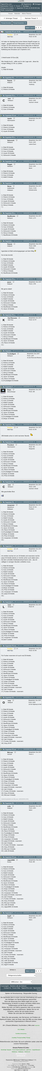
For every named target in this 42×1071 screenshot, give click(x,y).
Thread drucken (6, 23)
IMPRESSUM (21, 1056)
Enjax (20, 424)
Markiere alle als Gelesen (18, 986)
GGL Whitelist (21, 1029)
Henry (20, 213)
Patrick (20, 95)
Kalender (17, 13)
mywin (20, 137)
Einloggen (37, 4)
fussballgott (19, 386)
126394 (39, 315)
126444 (39, 857)
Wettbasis (20, 1051)
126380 (39, 137)
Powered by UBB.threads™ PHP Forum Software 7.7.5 (21, 1060)
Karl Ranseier (18, 351)
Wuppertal (32, 448)
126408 (39, 424)
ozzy (20, 749)
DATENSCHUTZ (21, 1054)
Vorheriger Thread (11, 18)
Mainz (30, 920)
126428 (39, 697)
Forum (18, 6)
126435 (39, 803)
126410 (39, 481)
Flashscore (27, 1051)
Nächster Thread (30, 18)
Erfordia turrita (33, 190)
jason (20, 315)
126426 (39, 645)
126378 (39, 115)
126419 (39, 502)
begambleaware (36, 1049)
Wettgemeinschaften (7, 8)
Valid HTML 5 (17, 1070)
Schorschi (19, 183)
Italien (30, 810)
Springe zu (13, 969)
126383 (39, 213)
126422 (39, 546)
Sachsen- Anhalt (33, 102)
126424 (39, 602)
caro (20, 115)
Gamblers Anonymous (21, 1033)
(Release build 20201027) (21, 1061)
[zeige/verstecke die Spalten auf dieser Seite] (40, 13)
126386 (39, 241)
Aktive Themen (26, 13)
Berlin (30, 168)
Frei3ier (20, 77)
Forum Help (16, 988)
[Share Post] (34, 31)
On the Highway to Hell (35, 704)
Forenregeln (5, 986)
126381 (39, 161)
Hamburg (31, 84)
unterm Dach (32, 144)
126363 (39, 31)
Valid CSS (25, 1070)
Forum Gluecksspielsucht (18, 1049)
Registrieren (27, 4)
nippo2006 (19, 913)
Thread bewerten (18, 23)
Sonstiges (26, 6)
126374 (39, 95)
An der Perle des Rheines (34, 357)
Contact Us (7, 988)
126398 (39, 386)
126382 (39, 183)
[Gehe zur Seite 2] (41, 28)
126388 (39, 279)
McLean (19, 803)
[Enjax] (3, 393)
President (19, 482)
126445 (39, 913)
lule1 (20, 645)
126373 (39, 77)
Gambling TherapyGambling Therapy (21, 1037)
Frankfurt (31, 509)
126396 (39, 351)
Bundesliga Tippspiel (6, 1049)
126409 (39, 442)
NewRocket (18, 241)
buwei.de (37, 1025)
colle (20, 857)
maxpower (19, 546)
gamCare (28, 1049)
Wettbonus (14, 1051)
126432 (39, 749)
